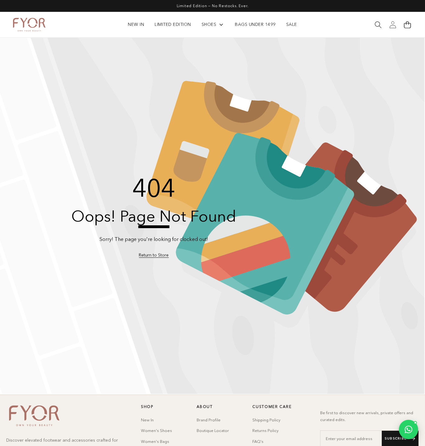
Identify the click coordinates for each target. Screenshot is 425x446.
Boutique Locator (213, 430)
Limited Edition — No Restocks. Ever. (213, 5)
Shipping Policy (266, 419)
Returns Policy (265, 430)
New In (147, 419)
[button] (407, 24)
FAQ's (258, 441)
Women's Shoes (156, 430)
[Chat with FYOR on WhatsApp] (408, 429)
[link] (154, 255)
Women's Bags (155, 441)
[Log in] (392, 24)
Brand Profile (209, 419)
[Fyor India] (29, 24)
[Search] (378, 24)
